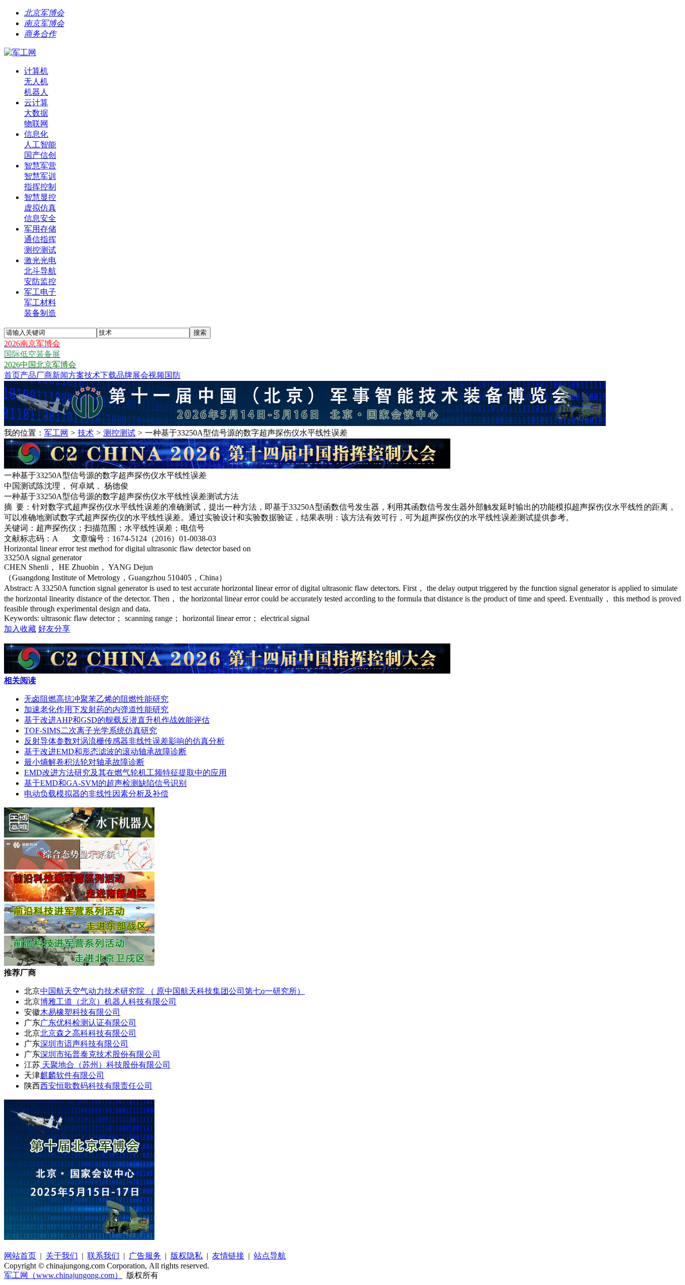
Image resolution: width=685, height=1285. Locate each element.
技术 (92, 375)
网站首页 (20, 1255)
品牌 (124, 375)
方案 (76, 375)
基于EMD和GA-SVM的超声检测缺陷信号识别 (105, 783)
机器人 (36, 92)
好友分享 (54, 628)
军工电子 (40, 292)
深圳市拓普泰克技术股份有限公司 (100, 1054)
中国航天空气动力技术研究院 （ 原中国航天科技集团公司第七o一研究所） (172, 991)
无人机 (36, 81)
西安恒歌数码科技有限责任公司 (96, 1086)
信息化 (36, 134)
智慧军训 (40, 176)
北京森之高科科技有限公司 (88, 1033)
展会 (140, 375)
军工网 (56, 433)
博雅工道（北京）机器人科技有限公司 (108, 1001)
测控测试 (40, 250)
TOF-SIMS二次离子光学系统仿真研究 (90, 730)
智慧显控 (40, 197)
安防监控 (40, 281)
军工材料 (40, 302)
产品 (28, 375)
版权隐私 (186, 1255)
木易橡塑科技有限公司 (80, 1012)
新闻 (60, 375)
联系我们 (103, 1255)
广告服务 (145, 1255)
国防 (172, 375)
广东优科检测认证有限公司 (88, 1022)
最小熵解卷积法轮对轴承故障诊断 (84, 762)
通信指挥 (40, 239)
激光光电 (40, 260)
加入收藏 (20, 628)
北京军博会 (44, 13)
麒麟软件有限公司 (72, 1075)
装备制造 (40, 313)
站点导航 (270, 1255)
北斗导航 (40, 271)
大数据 (36, 113)
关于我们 (62, 1255)
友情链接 (228, 1255)
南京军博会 (44, 23)
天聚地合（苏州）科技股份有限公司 (105, 1064)
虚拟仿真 (40, 207)
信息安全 (40, 218)
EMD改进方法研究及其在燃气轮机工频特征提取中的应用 (125, 772)
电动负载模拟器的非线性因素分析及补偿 (96, 793)
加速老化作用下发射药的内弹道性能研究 (96, 709)
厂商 (44, 375)
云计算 (36, 102)
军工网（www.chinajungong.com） (63, 1275)
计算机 (36, 71)
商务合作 (40, 34)
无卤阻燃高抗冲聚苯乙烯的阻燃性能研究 (96, 699)
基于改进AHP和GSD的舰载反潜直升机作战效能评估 (117, 720)
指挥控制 (40, 186)
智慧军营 (40, 165)
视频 (156, 375)
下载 (108, 375)
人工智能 (40, 144)
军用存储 (40, 229)
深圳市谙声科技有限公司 (84, 1043)
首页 (12, 375)
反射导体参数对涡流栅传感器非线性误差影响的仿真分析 (124, 741)
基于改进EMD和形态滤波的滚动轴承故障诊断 (105, 751)
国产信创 (40, 155)
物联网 (36, 123)
